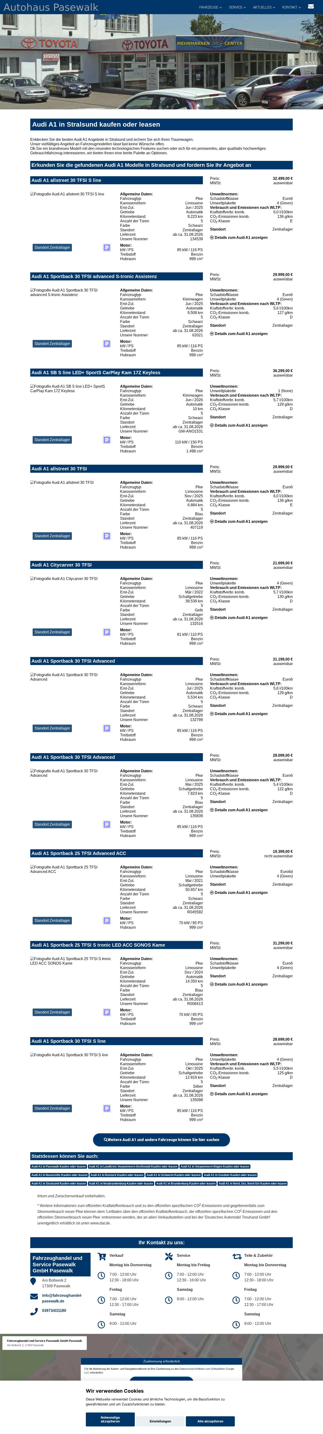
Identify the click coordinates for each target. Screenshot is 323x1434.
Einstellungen (160, 1421)
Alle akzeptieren (210, 1421)
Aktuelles (262, 7)
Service (235, 7)
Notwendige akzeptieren (110, 1419)
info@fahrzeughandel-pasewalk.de (62, 1298)
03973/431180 (54, 1311)
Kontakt (289, 7)
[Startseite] (51, 7)
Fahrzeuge (208, 7)
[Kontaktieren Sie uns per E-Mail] (311, 6)
